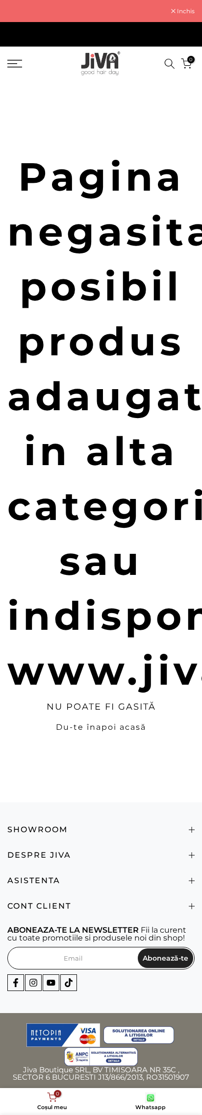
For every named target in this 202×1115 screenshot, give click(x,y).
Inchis (185, 11)
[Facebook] (15, 982)
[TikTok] (68, 982)
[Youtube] (51, 982)
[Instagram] (33, 982)
